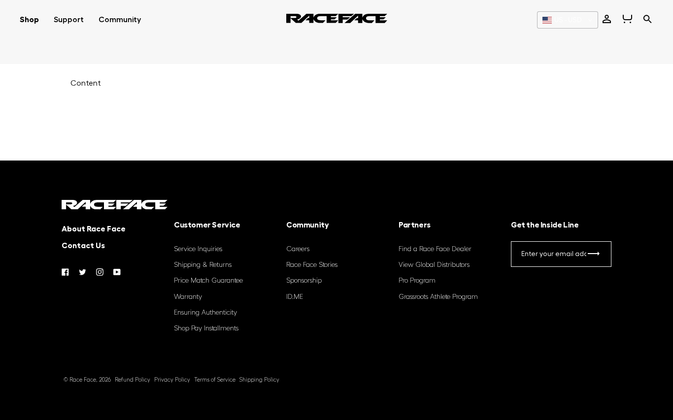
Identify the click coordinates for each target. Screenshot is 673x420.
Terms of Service (215, 380)
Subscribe (593, 255)
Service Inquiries (198, 249)
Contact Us (83, 246)
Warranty (188, 296)
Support (69, 20)
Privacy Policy (172, 380)
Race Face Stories (311, 264)
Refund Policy (132, 380)
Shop (29, 20)
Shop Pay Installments (206, 328)
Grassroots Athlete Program (438, 296)
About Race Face (94, 229)
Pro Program (417, 280)
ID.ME (294, 296)
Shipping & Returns (203, 264)
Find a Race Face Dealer (435, 249)
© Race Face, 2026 (87, 380)
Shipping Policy (259, 380)
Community (120, 20)
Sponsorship (304, 280)
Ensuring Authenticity (205, 312)
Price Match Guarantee (208, 280)
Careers (297, 249)
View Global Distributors (434, 264)
